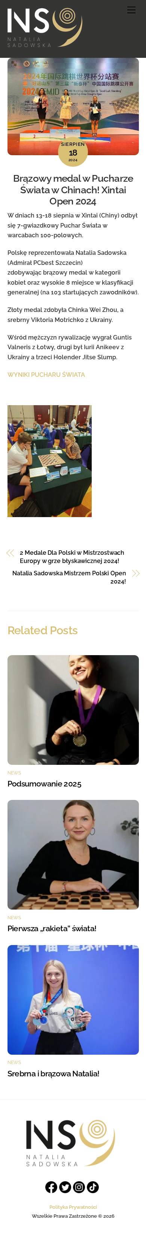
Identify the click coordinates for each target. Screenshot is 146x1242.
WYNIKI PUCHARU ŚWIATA (46, 374)
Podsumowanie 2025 (45, 783)
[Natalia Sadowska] (44, 43)
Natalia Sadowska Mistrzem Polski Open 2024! (69, 577)
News (14, 773)
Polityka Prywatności (73, 1207)
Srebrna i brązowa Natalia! (53, 1073)
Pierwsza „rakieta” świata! (52, 928)
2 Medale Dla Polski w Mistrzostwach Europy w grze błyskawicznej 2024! (72, 556)
